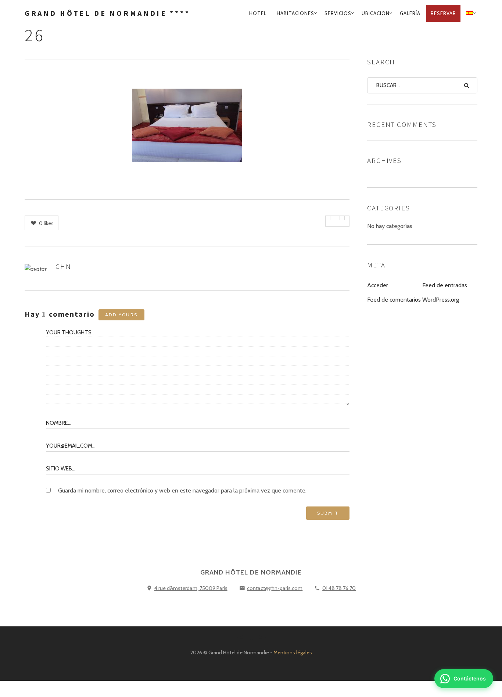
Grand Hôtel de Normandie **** (107, 13)
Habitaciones (295, 13)
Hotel (257, 13)
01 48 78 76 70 (339, 588)
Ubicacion (376, 13)
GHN (63, 266)
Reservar (443, 13)
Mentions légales (292, 652)
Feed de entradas (444, 285)
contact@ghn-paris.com (274, 588)
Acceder (377, 285)
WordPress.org (440, 299)
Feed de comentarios (394, 299)
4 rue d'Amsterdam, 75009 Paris (190, 588)
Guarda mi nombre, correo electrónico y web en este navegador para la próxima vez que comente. (182, 490)
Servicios (337, 13)
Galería (410, 13)
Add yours (121, 314)
